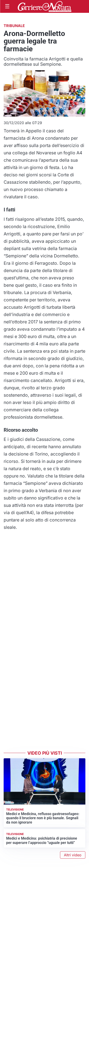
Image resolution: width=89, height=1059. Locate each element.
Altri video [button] (72, 855)
